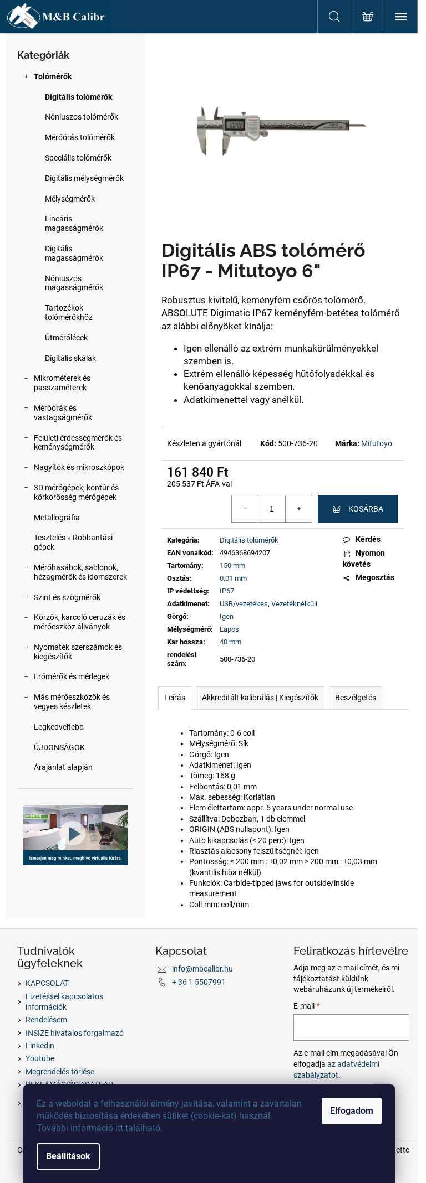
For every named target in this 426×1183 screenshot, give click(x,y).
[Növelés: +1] (298, 508)
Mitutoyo (376, 443)
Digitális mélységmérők (84, 178)
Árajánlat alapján (63, 767)
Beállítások (68, 1156)
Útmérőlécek (66, 337)
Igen (227, 616)
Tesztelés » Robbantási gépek (73, 542)
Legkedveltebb (59, 726)
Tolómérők (53, 76)
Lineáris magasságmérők (74, 223)
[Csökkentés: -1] (245, 508)
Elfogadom (351, 1110)
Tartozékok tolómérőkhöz (69, 312)
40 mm (230, 642)
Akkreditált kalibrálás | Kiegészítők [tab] (260, 697)
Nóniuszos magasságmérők (74, 283)
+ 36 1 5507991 (199, 982)
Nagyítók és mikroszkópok (79, 467)
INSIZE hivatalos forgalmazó (75, 1033)
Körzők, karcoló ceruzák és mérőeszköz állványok (79, 622)
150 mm (232, 565)
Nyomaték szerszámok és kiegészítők (78, 652)
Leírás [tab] (174, 697)
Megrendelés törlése (60, 1071)
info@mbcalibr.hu (202, 968)
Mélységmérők (70, 198)
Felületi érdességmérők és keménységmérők (78, 442)
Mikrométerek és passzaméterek (62, 383)
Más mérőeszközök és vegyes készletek (72, 702)
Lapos (229, 629)
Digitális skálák (70, 358)
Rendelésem (46, 1019)
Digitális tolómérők (78, 96)
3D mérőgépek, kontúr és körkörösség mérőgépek (76, 492)
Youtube (40, 1058)
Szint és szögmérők (67, 597)
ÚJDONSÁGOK (59, 747)
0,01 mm (233, 578)
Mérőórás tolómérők (80, 137)
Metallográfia (57, 517)
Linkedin (40, 1045)
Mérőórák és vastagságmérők (63, 413)
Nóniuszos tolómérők (81, 116)
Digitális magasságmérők (74, 253)
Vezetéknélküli (294, 604)
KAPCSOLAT (47, 983)
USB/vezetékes (244, 604)
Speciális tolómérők (78, 157)
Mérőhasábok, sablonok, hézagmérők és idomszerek (80, 572)
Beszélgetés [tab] (355, 697)
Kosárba (365, 508)
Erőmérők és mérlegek (71, 676)
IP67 (227, 591)
